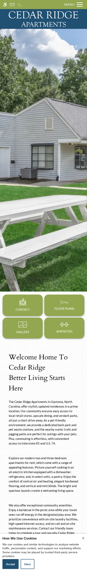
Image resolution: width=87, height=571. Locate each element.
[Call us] (19, 4)
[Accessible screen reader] (4, 4)
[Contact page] (12, 4)
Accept (10, 564)
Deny (27, 564)
